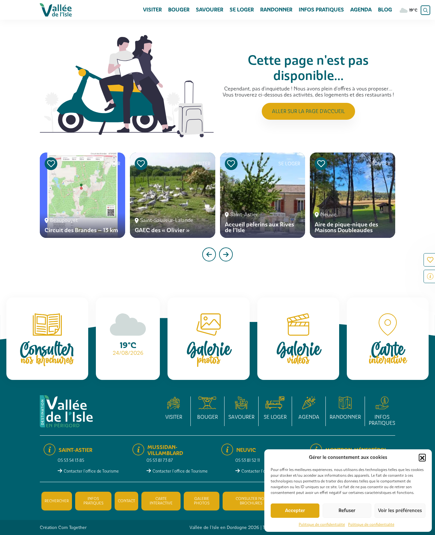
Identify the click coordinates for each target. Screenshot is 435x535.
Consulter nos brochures (251, 500)
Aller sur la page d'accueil (308, 111)
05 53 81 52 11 (247, 460)
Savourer (209, 10)
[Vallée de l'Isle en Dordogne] (56, 9)
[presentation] (209, 254)
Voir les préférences (400, 510)
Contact (126, 501)
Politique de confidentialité (322, 524)
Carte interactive (161, 500)
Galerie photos (202, 500)
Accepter (295, 510)
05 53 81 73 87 (159, 460)
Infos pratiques (321, 10)
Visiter (152, 10)
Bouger (178, 10)
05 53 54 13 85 (71, 460)
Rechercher (57, 501)
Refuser (347, 510)
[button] (422, 457)
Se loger (242, 10)
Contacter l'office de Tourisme (91, 471)
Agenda (361, 10)
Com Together (72, 527)
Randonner (276, 10)
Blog (385, 10)
